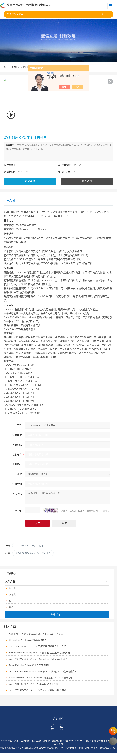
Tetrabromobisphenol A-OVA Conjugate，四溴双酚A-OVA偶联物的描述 (43, 671)
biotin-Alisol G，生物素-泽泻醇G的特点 (27, 640)
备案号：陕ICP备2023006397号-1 (68, 740)
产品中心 (22, 67)
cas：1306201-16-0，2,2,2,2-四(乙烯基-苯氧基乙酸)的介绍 (37, 646)
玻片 (11, 607)
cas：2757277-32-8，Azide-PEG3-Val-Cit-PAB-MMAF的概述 (38, 659)
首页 (14, 67)
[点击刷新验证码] (50, 510)
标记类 (12, 588)
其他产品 (10, 581)
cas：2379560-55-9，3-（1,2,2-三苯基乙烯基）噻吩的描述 (37, 690)
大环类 (12, 594)
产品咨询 (30, 181)
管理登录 (98, 740)
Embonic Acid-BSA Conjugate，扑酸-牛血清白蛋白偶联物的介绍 (39, 652)
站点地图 (89, 740)
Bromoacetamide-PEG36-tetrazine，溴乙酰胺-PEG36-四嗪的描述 (40, 677)
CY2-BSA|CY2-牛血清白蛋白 (29, 545)
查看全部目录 (57, 614)
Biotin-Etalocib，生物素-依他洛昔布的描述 (29, 665)
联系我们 (87, 181)
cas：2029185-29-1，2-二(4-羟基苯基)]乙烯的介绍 (33, 684)
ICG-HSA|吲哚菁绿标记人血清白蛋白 (33, 553)
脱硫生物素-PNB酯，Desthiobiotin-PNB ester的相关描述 (36, 634)
